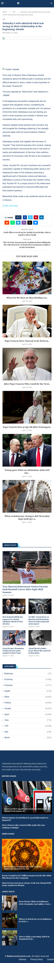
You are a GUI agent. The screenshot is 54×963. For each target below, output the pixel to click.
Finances (27, 685)
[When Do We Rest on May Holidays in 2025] (27, 278)
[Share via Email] (35, 223)
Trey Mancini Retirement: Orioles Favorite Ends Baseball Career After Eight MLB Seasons (25, 589)
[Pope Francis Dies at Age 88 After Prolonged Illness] (27, 407)
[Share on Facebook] (25, 217)
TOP (13, 12)
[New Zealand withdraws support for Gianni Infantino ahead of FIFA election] (14, 606)
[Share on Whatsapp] (12, 223)
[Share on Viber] (24, 223)
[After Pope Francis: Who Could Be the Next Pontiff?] (27, 364)
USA (27, 732)
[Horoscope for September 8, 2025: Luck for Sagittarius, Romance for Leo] (27, 855)
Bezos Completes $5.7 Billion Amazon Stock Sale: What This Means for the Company (26, 876)
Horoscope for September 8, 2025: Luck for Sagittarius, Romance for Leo (22, 868)
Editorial (22, 959)
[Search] (51, 4)
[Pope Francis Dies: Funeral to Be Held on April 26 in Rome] (27, 321)
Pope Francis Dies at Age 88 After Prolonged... (27, 427)
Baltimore (27, 673)
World (27, 737)
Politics (27, 702)
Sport (27, 714)
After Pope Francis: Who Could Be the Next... (27, 384)
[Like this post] (19, 217)
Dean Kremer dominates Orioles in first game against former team (13, 650)
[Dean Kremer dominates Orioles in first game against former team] (14, 637)
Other (27, 697)
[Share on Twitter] (30, 217)
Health (27, 691)
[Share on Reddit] (7, 223)
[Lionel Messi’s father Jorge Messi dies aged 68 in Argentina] (40, 637)
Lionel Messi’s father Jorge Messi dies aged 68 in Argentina (39, 650)
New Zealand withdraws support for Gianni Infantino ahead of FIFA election (13, 620)
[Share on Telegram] (18, 223)
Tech (27, 720)
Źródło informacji (10, 206)
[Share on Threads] (29, 223)
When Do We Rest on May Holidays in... (27, 298)
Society (27, 708)
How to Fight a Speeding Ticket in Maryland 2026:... (34, 938)
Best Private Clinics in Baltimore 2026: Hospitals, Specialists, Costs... (35, 902)
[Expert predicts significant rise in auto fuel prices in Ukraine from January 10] (27, 797)
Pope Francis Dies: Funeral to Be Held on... (27, 341)
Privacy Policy (36, 959)
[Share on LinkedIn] (41, 217)
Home (5, 12)
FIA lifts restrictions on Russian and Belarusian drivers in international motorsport (39, 620)
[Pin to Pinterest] (36, 217)
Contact (50, 959)
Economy (27, 679)
